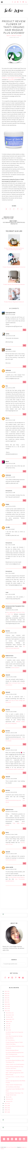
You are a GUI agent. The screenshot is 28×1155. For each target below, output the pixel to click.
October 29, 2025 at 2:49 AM (11, 657)
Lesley (7, 333)
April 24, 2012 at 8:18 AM (10, 314)
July (7, 1023)
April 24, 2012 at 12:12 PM (10, 372)
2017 (6, 1000)
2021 (6, 991)
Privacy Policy (13, 1147)
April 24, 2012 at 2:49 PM (10, 387)
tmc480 (8, 527)
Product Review (16, 35)
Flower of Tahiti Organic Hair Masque (11, 77)
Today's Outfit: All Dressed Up (13, 1070)
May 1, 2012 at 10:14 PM (10, 544)
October (8, 1017)
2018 (6, 997)
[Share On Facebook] (10, 209)
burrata (8, 631)
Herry (7, 832)
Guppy (7, 504)
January (8, 1101)
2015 (6, 1004)
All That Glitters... (10, 1040)
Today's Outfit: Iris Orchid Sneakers (15, 1064)
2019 (6, 995)
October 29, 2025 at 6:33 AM (11, 694)
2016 (6, 1002)
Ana (7, 386)
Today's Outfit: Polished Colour (14, 1084)
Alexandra (8, 349)
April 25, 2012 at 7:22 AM (10, 420)
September (9, 1019)
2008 (6, 1110)
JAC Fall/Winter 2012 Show (13, 1087)
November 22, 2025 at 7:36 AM (11, 834)
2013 (6, 1008)
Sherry (7, 418)
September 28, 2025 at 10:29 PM (12, 609)
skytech (8, 675)
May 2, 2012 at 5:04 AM (10, 573)
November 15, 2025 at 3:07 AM (11, 811)
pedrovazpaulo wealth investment (15, 769)
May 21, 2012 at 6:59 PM (10, 594)
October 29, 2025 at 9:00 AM (11, 711)
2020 (6, 993)
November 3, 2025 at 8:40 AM (11, 778)
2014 (6, 1006)
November (9, 1015)
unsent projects (15, 667)
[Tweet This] (6, 209)
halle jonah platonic (11, 860)
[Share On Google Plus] (14, 209)
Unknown (8, 370)
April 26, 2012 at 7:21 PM (10, 492)
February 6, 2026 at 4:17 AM (11, 869)
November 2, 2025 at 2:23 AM (11, 732)
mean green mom (10, 312)
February (8, 1099)
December (8, 1012)
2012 (6, 1010)
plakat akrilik (9, 867)
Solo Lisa (8, 1147)
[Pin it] (17, 209)
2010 (6, 1105)
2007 (6, 1112)
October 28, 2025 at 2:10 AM (11, 632)
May (7, 1028)
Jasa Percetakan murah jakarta (16, 877)
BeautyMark (11, 79)
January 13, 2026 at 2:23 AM (11, 853)
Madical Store (9, 655)
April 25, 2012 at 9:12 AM (10, 463)
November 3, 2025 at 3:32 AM (11, 750)
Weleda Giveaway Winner (12, 1050)
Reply (24, 329)
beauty (9, 35)
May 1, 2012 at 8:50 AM (10, 529)
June (7, 1025)
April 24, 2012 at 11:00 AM (11, 351)
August (8, 1021)
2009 (6, 1107)
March (7, 1097)
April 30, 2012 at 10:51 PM (10, 506)
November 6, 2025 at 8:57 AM (11, 792)
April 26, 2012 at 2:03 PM (10, 477)
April (7, 1030)
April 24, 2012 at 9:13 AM (10, 335)
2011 (6, 1103)
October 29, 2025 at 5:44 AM (11, 676)
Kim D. (7, 461)
